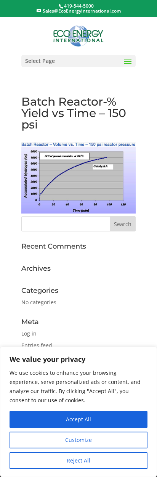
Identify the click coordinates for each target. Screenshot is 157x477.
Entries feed (36, 345)
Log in (29, 333)
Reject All (78, 460)
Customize (78, 439)
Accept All (78, 419)
